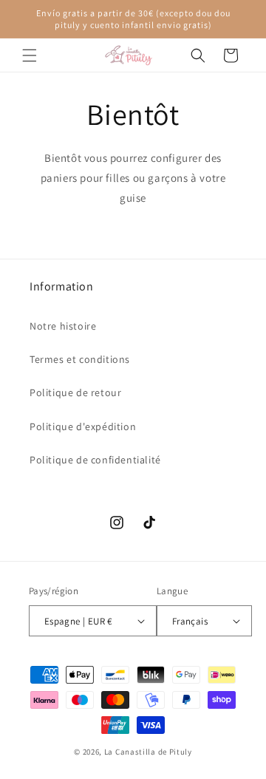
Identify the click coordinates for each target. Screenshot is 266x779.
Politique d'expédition (83, 426)
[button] (29, 55)
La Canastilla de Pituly (148, 751)
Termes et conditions (80, 359)
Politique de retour (75, 392)
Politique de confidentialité (95, 459)
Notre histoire (63, 326)
